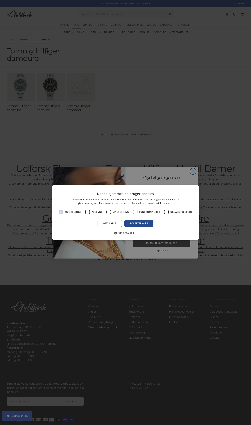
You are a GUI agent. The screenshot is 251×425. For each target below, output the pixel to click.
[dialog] (125, 212)
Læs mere (168, 203)
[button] (125, 233)
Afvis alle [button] (109, 223)
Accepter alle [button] (139, 223)
